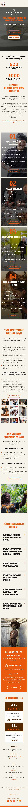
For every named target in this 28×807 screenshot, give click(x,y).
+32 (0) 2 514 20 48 (15, 756)
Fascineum (14, 770)
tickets (14, 687)
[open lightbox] (5, 402)
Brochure (14, 775)
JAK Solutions (16, 789)
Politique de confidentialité (14, 798)
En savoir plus (14, 32)
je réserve (14, 222)
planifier (14, 315)
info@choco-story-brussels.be (15, 758)
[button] (25, 3)
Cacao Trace (14, 479)
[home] (3, 3)
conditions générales (14, 794)
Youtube (14, 779)
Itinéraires (12, 261)
